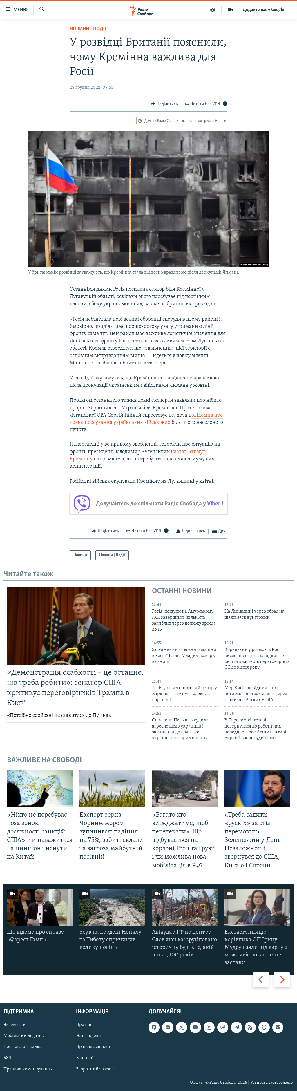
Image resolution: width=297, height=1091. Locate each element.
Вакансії (85, 1058)
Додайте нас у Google (263, 10)
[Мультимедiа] (230, 10)
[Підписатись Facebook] (154, 1027)
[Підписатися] (277, 1027)
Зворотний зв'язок (95, 1069)
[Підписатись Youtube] (195, 1027)
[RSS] (250, 1027)
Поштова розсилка (22, 1047)
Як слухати (14, 1025)
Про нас (84, 1025)
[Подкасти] (213, 10)
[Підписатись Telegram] (236, 1027)
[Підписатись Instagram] (209, 1027)
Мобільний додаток (23, 1036)
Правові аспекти (93, 1047)
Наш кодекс (88, 1036)
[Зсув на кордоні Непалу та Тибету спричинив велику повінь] (112, 907)
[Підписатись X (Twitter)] (181, 1027)
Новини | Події (88, 29)
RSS (7, 1058)
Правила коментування (28, 1069)
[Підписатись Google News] (167, 1027)
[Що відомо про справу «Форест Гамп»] (40, 907)
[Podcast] (263, 1027)
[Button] (164, 104)
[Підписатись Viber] (222, 1027)
